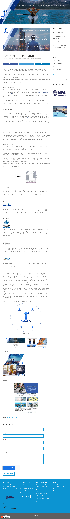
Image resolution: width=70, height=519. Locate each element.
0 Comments (34, 58)
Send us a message (59, 490)
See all (54, 74)
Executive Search (56, 60)
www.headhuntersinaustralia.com (17, 122)
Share (39, 58)
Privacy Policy (5, 515)
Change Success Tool (41, 484)
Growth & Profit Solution (41, 486)
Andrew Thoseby (26, 58)
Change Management (16, 58)
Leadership (55, 72)
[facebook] (10, 64)
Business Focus (56, 66)
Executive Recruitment (57, 69)
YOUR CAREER (25, 496)
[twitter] (26, 64)
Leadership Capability (57, 63)
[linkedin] (42, 64)
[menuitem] (14, 5)
